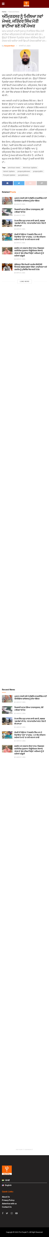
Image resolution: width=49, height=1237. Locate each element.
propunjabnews (24, 171)
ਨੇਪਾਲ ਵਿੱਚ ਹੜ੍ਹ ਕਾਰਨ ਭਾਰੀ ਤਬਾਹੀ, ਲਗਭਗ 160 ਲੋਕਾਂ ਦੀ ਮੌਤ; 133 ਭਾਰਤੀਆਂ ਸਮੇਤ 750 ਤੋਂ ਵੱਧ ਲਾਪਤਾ (30, 223)
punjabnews (23, 175)
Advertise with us (9, 1204)
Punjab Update (9, 175)
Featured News (13, 12)
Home (4, 12)
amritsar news (14, 168)
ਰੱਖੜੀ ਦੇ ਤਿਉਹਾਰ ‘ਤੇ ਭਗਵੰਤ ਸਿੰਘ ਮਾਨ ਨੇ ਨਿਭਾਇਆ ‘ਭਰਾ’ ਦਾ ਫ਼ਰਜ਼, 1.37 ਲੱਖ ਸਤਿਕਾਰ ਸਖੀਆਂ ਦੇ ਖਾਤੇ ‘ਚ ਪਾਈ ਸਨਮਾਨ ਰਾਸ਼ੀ (29, 237)
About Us (6, 1197)
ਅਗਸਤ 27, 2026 (20, 204)
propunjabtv (38, 171)
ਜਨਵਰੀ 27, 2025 (24, 46)
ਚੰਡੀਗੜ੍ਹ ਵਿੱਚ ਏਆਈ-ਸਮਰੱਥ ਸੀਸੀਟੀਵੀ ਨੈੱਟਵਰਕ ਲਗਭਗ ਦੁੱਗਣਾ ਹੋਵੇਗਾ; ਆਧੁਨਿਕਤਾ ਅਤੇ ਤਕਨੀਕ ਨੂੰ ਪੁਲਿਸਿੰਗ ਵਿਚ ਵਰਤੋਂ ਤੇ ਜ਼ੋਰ (30, 267)
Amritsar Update (30, 168)
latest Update (9, 171)
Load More (24, 281)
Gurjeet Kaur (9, 46)
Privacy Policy (8, 1200)
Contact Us (7, 1207)
